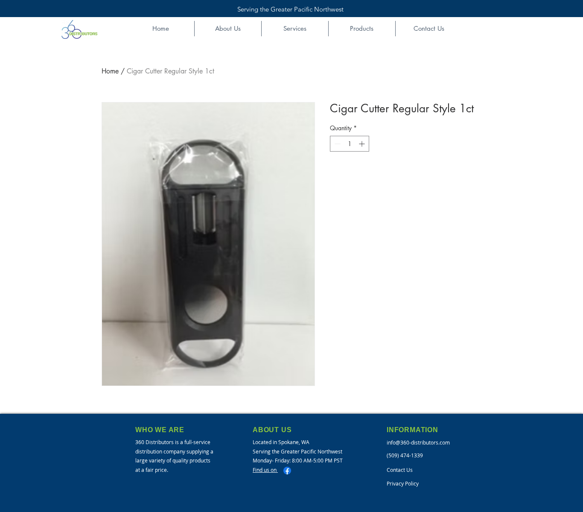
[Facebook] (287, 470)
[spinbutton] (349, 143)
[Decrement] (336, 143)
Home (110, 71)
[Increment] (362, 143)
